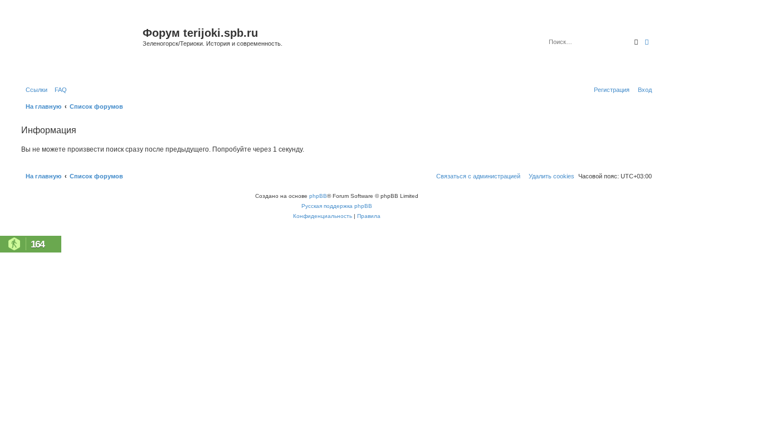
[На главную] (80, 46)
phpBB (318, 196)
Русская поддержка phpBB (336, 206)
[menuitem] (58, 89)
